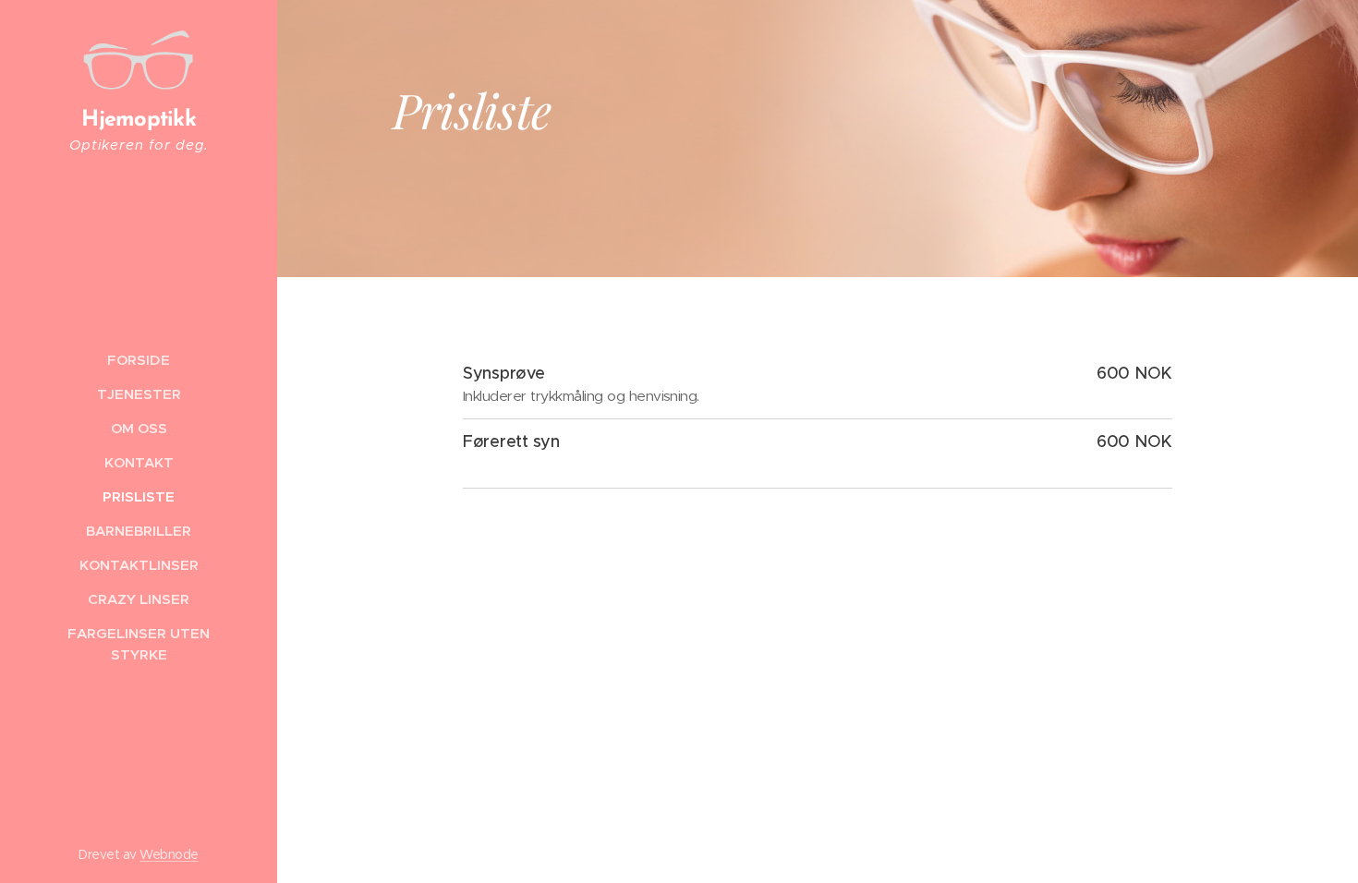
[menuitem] (139, 359)
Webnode (168, 854)
